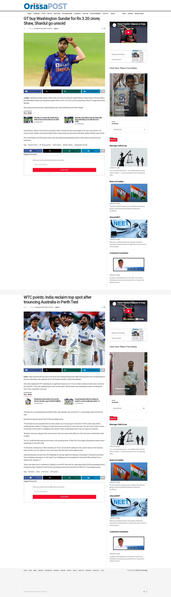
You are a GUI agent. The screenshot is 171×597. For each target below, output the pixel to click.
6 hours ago (79, 403)
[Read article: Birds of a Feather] (129, 193)
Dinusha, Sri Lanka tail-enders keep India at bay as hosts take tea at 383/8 (46, 119)
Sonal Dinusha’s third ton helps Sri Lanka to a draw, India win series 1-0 (87, 400)
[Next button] (145, 95)
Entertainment (95, 13)
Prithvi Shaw (57, 145)
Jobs (102, 570)
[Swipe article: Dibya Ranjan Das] (128, 373)
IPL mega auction (45, 145)
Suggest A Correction (30, 154)
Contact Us (96, 570)
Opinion (69, 570)
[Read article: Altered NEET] (129, 229)
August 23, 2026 (115, 275)
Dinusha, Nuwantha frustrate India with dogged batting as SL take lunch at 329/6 (88, 119)
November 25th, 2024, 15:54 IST (43, 28)
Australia (31, 471)
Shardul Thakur (68, 145)
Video (124, 13)
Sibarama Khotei (122, 110)
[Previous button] (111, 95)
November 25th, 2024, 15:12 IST (44, 307)
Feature (85, 13)
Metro (49, 13)
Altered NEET (115, 217)
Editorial (63, 570)
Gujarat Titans (32, 145)
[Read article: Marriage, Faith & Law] (129, 157)
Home (29, 13)
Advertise (88, 570)
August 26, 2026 (115, 167)
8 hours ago (38, 122)
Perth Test (45, 471)
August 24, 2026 (115, 239)
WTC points (54, 471)
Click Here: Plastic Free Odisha (123, 68)
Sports (105, 13)
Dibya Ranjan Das (122, 388)
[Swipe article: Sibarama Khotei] (128, 95)
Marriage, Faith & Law (118, 146)
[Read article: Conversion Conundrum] (129, 264)
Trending (36, 13)
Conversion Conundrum (119, 253)
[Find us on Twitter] (146, 592)
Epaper (130, 13)
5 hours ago (38, 403)
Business (77, 13)
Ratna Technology (141, 570)
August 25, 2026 (115, 203)
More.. (113, 13)
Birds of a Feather (117, 181)
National (57, 13)
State (43, 13)
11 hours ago (80, 124)
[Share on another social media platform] (103, 91)
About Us (81, 570)
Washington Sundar (81, 145)
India (37, 471)
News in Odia (139, 13)
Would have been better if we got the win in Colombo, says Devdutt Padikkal (47, 400)
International (67, 13)
